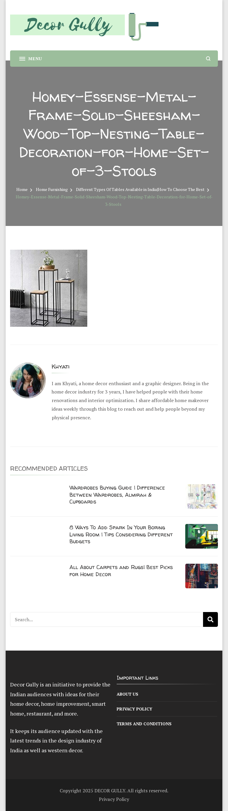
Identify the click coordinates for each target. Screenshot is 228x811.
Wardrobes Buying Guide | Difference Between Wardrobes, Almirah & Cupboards (117, 494)
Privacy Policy (134, 709)
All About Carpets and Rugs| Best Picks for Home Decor (121, 570)
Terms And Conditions (144, 723)
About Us (127, 694)
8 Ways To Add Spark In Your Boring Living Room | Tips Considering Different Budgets (121, 534)
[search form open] (208, 58)
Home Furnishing (52, 189)
